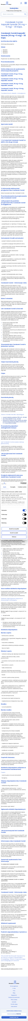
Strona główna (14, 986)
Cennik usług (14, 1004)
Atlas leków (14, 1006)
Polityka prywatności (14, 997)
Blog (14, 993)
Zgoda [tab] (4, 487)
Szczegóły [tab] (12, 487)
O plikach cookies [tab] (22, 487)
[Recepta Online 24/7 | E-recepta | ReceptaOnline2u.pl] (6, 3)
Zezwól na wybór (14, 532)
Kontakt (14, 1002)
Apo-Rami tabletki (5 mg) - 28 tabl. (12, 419)
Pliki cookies (14, 999)
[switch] (24, 514)
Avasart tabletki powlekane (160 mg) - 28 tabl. (15, 417)
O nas (14, 988)
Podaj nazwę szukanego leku (14, 10)
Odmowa (14, 536)
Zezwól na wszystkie (14, 528)
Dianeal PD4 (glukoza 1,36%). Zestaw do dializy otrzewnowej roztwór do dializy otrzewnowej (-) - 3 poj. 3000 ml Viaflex (15, 421)
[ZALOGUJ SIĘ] (21, 3)
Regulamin (14, 995)
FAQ (14, 990)
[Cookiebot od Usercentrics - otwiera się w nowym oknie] (20, 483)
